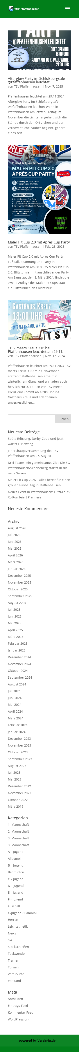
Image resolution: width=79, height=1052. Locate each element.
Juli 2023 (14, 772)
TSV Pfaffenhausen (27, 86)
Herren (13, 919)
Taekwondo (16, 953)
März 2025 (15, 637)
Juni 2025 (15, 616)
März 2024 (15, 718)
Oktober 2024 (18, 670)
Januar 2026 (16, 569)
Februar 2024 (17, 725)
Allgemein (15, 858)
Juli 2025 (14, 609)
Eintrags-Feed (18, 1005)
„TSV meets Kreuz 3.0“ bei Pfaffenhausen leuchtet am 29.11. (35, 350)
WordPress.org (18, 1019)
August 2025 (17, 603)
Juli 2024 (14, 691)
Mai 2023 (14, 779)
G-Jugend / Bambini (22, 913)
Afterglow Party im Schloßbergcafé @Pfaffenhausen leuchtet (36, 80)
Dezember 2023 (19, 738)
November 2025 (19, 582)
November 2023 (19, 745)
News (12, 933)
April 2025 (15, 630)
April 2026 (15, 555)
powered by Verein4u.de (37, 1040)
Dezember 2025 (19, 575)
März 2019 (15, 806)
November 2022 (19, 793)
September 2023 (20, 759)
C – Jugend (15, 879)
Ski (10, 940)
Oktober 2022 (18, 800)
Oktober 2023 (18, 752)
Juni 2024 (15, 698)
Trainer (13, 960)
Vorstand (14, 981)
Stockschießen (18, 947)
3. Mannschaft (18, 838)
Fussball (14, 906)
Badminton (16, 872)
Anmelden (15, 999)
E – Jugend (15, 892)
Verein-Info (16, 974)
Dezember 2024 (19, 657)
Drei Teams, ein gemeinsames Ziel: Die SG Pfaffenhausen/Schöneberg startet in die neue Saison (39, 467)
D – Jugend (16, 886)
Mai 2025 (14, 623)
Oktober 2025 (18, 589)
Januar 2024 (16, 732)
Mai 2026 (14, 548)
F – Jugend (15, 899)
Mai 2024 (14, 704)
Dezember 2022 (19, 786)
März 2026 (15, 562)
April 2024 (15, 711)
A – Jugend (15, 852)
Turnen (13, 967)
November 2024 (19, 664)
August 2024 (17, 684)
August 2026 (17, 528)
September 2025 (20, 596)
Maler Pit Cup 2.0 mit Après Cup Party (39, 242)
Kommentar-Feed (20, 1012)
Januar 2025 (16, 650)
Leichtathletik (18, 926)
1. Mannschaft (18, 824)
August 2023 (17, 766)
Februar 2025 (17, 643)
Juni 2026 (15, 541)
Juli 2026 (14, 535)
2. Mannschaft (18, 831)
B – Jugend (15, 865)
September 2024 (20, 677)
